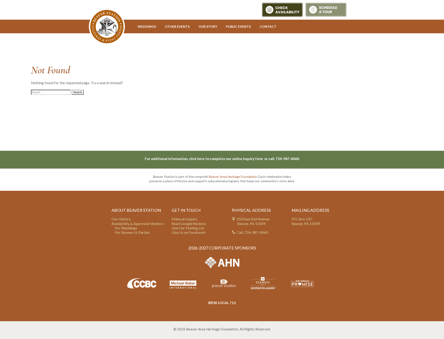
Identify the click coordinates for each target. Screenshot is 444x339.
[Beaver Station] (107, 26)
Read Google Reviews (189, 223)
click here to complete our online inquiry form (226, 159)
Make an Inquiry (184, 219)
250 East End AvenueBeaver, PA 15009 (253, 221)
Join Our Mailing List (188, 228)
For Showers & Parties (132, 232)
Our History (121, 219)
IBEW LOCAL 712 (222, 303)
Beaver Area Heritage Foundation (233, 177)
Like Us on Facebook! (189, 232)
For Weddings (126, 228)
